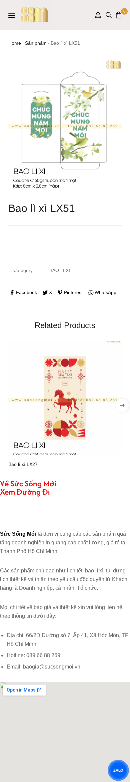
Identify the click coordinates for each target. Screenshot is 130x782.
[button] (122, 405)
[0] (119, 14)
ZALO (118, 770)
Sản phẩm (36, 43)
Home (14, 43)
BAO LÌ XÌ (59, 270)
